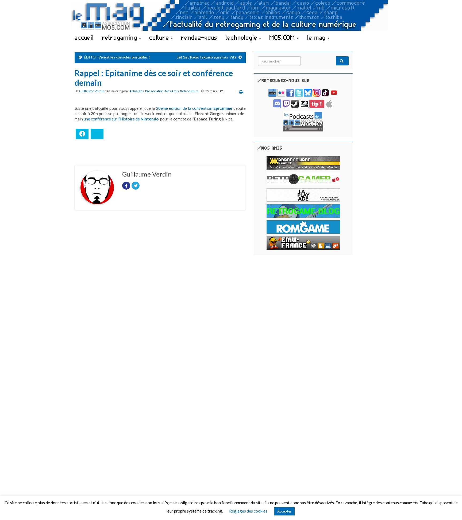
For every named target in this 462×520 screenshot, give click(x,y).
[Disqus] (160, 287)
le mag (317, 37)
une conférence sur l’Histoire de (121, 118)
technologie (242, 37)
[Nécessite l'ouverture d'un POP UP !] (303, 120)
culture (160, 37)
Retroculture (189, 91)
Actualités (136, 91)
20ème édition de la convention (194, 108)
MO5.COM (283, 37)
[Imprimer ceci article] (241, 91)
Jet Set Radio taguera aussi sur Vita (206, 57)
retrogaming (120, 37)
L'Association (154, 91)
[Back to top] (450, 508)
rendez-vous (199, 37)
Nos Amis (172, 91)
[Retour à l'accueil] (231, 15)
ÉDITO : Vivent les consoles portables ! (117, 57)
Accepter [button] (284, 511)
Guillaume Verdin (91, 91)
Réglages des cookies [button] (248, 511)
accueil (84, 37)
